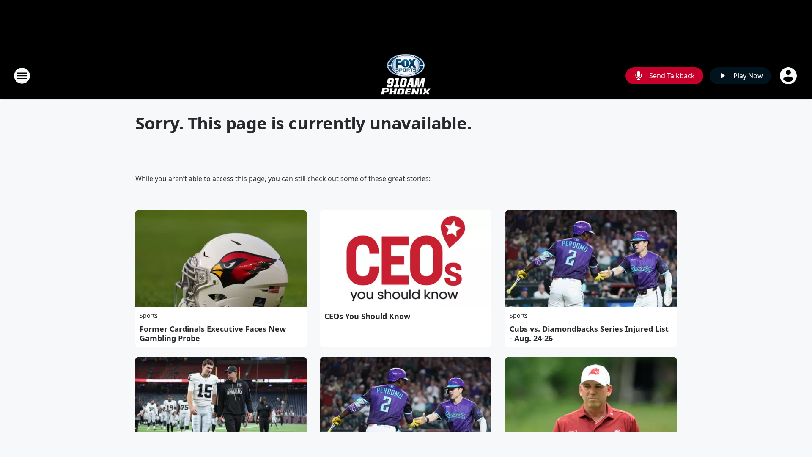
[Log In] (789, 75)
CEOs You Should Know (367, 316)
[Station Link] (406, 75)
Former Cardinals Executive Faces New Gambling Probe (213, 333)
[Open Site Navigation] (22, 75)
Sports (149, 315)
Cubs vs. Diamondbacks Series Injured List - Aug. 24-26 (589, 333)
